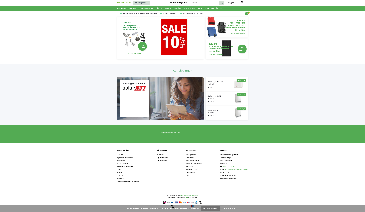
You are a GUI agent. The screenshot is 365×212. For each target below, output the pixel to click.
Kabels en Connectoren (164, 8)
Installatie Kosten (190, 8)
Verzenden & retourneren (125, 166)
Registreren (160, 155)
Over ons (120, 155)
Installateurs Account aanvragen (128, 181)
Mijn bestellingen (162, 158)
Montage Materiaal (146, 8)
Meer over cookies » (230, 208)
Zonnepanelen (122, 8)
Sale (212, 8)
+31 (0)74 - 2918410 (229, 166)
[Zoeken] (221, 3)
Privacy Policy (121, 161)
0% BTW (219, 8)
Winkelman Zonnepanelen (189, 196)
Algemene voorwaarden (125, 158)
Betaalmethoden (122, 163)
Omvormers (133, 8)
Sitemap (120, 172)
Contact (120, 169)
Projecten (120, 175)
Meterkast (177, 8)
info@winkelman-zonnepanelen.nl (236, 169)
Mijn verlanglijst (162, 161)
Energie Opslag (203, 8)
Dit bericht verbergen (210, 208)
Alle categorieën (141, 3)
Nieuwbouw (120, 178)
